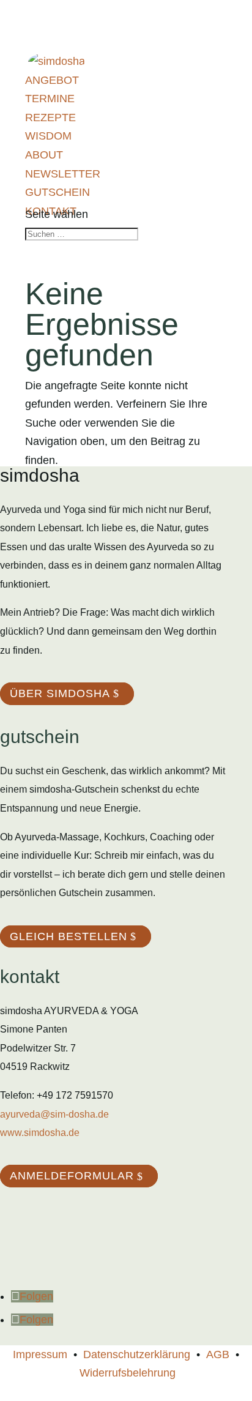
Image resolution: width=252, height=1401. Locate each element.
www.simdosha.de (40, 1132)
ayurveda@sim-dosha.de (54, 1114)
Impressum (40, 1354)
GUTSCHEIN (57, 192)
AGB (217, 1354)
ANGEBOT (52, 80)
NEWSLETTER (62, 174)
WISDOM (48, 136)
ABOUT (44, 155)
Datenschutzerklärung (136, 1354)
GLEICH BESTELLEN (68, 936)
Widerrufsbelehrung (128, 1373)
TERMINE (50, 98)
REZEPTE (50, 117)
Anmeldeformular (72, 1176)
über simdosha (60, 693)
